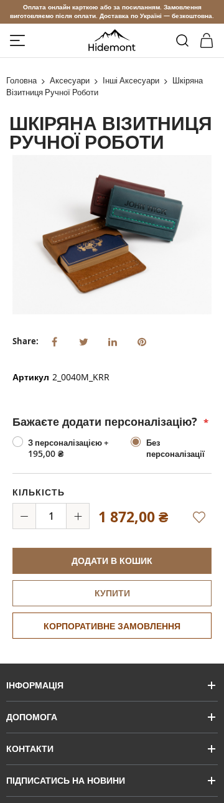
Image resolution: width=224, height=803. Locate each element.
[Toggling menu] (17, 40)
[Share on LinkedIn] (112, 340)
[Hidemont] (112, 40)
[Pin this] (142, 340)
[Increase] (78, 516)
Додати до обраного (196, 524)
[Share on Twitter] (83, 340)
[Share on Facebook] (54, 340)
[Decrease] (24, 516)
